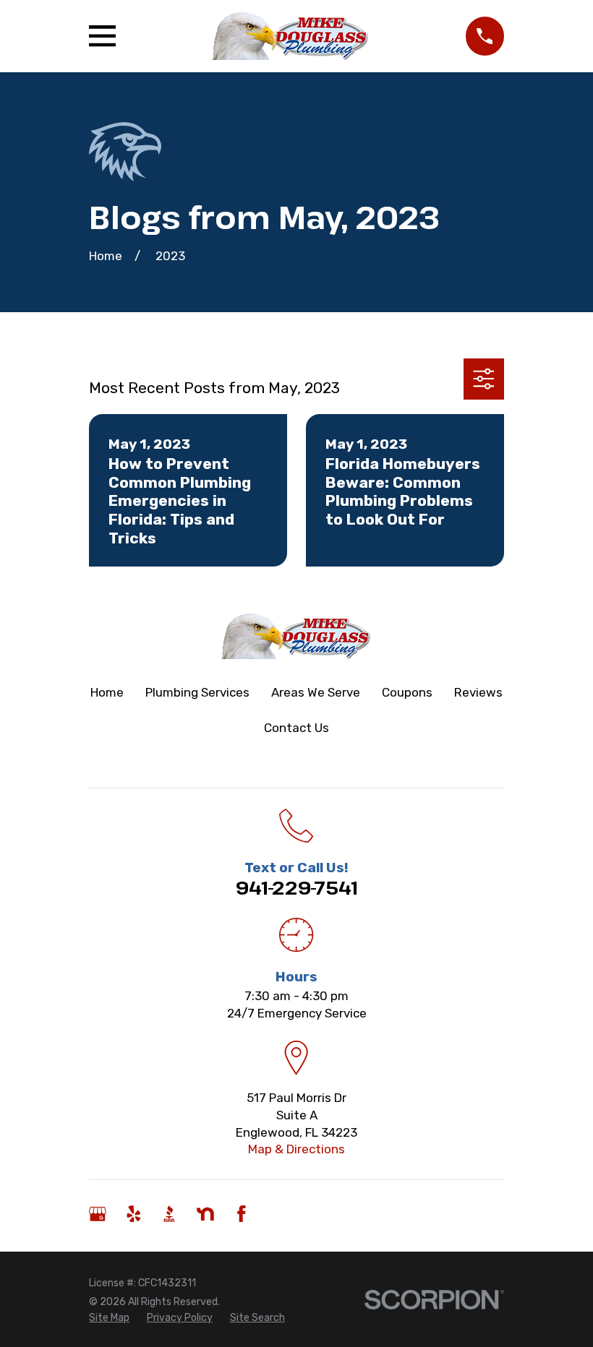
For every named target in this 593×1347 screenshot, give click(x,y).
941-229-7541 (297, 887)
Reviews (478, 692)
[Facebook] (241, 1214)
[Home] (291, 36)
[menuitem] (109, 1318)
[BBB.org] (169, 1214)
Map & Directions (296, 1149)
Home (107, 692)
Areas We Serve (315, 692)
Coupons (407, 692)
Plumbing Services (197, 692)
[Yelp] (133, 1214)
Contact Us (296, 727)
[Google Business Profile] (97, 1214)
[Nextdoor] (205, 1214)
